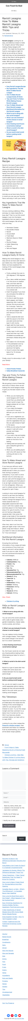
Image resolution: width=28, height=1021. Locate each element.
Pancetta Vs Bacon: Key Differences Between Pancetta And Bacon (14, 861)
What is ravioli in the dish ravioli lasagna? (15, 129)
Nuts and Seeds (7, 978)
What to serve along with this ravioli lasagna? (15, 114)
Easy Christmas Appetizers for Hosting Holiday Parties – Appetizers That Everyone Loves (13, 905)
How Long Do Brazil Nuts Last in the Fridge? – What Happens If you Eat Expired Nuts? (13, 898)
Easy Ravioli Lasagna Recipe (16, 86)
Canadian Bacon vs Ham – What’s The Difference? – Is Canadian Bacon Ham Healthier (13, 891)
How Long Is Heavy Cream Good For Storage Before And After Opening (13, 884)
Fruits (4, 967)
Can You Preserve (8, 1003)
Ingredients (6, 975)
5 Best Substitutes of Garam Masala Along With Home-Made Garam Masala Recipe (12, 912)
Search (4, 835)
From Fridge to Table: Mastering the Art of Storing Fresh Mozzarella (13, 750)
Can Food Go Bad (14, 6)
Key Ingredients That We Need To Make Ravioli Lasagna (15, 90)
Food (4, 964)
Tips (3, 989)
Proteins (5, 981)
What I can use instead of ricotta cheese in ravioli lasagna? (15, 120)
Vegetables (6, 995)
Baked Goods (6, 937)
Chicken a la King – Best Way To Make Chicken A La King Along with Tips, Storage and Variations (13, 757)
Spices (4, 984)
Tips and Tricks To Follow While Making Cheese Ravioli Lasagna (15, 101)
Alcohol (4, 934)
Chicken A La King (13, 601)
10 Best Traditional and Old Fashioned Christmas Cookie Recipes (11, 924)
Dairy (4, 945)
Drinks (4, 959)
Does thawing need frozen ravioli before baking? (15, 125)
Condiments (6, 942)
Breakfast (5, 939)
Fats (3, 961)
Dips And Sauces (7, 950)
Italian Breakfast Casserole (16, 371)
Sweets (4, 986)
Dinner (7, 745)
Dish (3, 956)
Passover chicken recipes (11, 725)
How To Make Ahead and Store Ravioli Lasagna (15, 106)
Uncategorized (7, 992)
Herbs (4, 973)
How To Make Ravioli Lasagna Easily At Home (15, 96)
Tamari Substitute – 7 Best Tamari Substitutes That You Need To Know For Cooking (13, 877)
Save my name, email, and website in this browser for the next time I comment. (14, 808)
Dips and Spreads (8, 953)
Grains (4, 970)
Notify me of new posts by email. (15, 820)
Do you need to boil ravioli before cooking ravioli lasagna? (15, 134)
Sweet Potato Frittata (14, 369)
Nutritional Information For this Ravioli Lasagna (15, 110)
